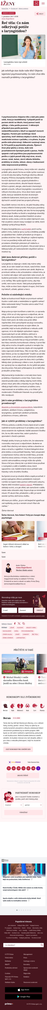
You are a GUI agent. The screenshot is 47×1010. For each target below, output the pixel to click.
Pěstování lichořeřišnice (17, 935)
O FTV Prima (9, 954)
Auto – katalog (23, 930)
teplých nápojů (26, 484)
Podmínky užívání (11, 968)
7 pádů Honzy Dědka (35, 930)
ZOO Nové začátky (11, 930)
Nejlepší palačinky (24, 938)
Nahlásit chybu (10, 982)
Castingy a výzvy (29, 961)
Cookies (7, 973)
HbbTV (7, 964)
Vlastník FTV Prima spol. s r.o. (11, 978)
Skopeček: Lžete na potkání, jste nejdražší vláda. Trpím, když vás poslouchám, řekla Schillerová (22, 878)
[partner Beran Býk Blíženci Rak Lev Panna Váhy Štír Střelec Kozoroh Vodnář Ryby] (33, 805)
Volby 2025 (7, 933)
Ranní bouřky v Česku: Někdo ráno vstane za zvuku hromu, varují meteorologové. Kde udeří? (23, 889)
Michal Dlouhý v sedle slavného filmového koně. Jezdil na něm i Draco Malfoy (17, 680)
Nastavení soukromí (30, 982)
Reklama (8, 961)
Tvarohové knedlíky (12, 938)
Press (25, 958)
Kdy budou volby (37, 928)
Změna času (16, 928)
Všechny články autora (24, 570)
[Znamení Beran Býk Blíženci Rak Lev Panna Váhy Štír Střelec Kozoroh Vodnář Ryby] (25, 610)
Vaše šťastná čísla (33, 762)
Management (28, 954)
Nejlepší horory (34, 925)
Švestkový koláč (36, 938)
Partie (23, 928)
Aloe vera (40, 933)
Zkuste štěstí (22, 775)
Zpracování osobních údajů (31, 969)
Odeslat (40, 610)
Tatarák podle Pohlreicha (28, 933)
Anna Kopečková (8, 19)
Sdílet (38, 14)
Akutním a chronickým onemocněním (17, 407)
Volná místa (9, 958)
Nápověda (27, 973)
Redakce (26, 977)
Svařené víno (16, 933)
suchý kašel (26, 229)
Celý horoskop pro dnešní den (18, 749)
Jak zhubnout (12, 925)
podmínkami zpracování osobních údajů (33, 616)
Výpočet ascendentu (31, 935)
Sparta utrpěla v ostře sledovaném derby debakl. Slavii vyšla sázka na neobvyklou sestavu (22, 899)
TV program (8, 928)
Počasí (29, 928)
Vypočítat (23, 812)
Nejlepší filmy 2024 (22, 925)
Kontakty (27, 964)
